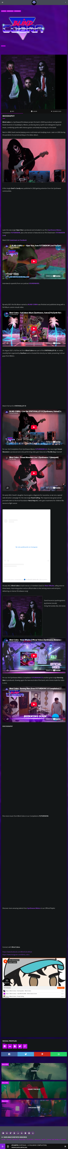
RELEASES (22, 1139)
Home (3, 1139)
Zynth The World (53, 1139)
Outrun (4, 11)
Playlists (30, 1139)
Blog (44, 1139)
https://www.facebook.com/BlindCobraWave (17, 952)
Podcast (38, 1139)
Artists (15, 1139)
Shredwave (10, 11)
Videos (63, 1139)
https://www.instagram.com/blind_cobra (15, 955)
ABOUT (9, 1139)
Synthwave (17, 11)
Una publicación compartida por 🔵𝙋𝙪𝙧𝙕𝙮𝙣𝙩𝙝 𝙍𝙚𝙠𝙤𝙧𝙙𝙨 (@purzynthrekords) (27, 579)
